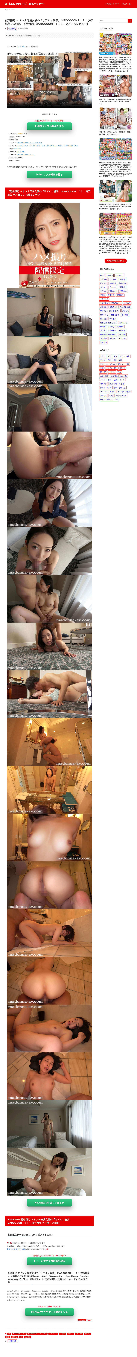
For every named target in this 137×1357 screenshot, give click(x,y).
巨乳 (43, 146)
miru (101, 275)
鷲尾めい (103, 342)
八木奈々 (103, 287)
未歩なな (125, 311)
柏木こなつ (115, 315)
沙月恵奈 (112, 319)
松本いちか (104, 315)
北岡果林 (122, 287)
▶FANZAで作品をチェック (49, 1202)
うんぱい (109, 275)
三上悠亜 (112, 279)
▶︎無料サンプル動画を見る (49, 126)
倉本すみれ (123, 283)
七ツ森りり (119, 275)
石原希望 (120, 327)
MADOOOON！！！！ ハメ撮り (30, 143)
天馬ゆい (123, 291)
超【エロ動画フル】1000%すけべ (25, 4)
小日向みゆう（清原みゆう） (110, 303)
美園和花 (122, 330)
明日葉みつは (125, 307)
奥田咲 (102, 295)
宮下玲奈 (120, 295)
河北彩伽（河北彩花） (108, 323)
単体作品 (50, 146)
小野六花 (127, 303)
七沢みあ (103, 279)
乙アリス (103, 283)
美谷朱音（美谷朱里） (108, 334)
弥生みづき (113, 307)
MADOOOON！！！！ (26, 155)
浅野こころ (123, 323)
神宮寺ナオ (112, 330)
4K (31, 146)
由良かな (111, 327)
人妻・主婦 (68, 146)
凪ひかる (112, 287)
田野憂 (102, 327)
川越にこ (103, 307)
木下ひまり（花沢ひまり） (110, 311)
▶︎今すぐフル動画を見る (49, 174)
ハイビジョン (23, 146)
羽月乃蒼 (122, 334)
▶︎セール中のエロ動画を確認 (49, 1261)
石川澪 (102, 330)
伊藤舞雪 (112, 283)
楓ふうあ (103, 319)
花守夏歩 (103, 338)
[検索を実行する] (130, 21)
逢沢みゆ (112, 338)
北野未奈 (103, 291)
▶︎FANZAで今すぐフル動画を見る (49, 1312)
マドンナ (21, 46)
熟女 (76, 146)
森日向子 (125, 315)
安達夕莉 (111, 295)
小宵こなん (104, 299)
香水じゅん (123, 338)
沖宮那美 (12, 29)
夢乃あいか (113, 291)
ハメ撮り (59, 146)
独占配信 (36, 146)
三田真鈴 (122, 279)
